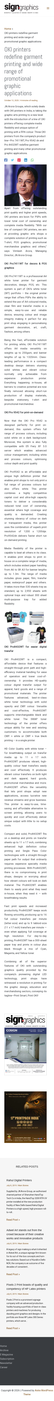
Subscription (7, 1358)
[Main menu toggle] (48, 8)
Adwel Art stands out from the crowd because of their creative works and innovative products (25, 1234)
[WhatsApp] (32, 160)
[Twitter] (12, 160)
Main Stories (23, 1185)
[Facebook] (5, 160)
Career (4, 1367)
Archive (4, 1350)
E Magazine (6, 1354)
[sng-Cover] (25, 1044)
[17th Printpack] (25, 1116)
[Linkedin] (25, 160)
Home (3, 1346)
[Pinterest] (19, 160)
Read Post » (13, 1219)
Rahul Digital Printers (19, 1180)
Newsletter (6, 1363)
